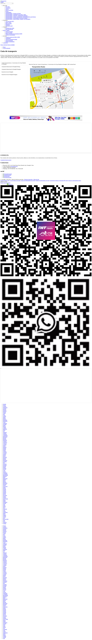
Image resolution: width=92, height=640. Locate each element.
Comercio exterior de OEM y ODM (13, 37)
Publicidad (8, 24)
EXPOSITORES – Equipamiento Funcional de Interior (16, 18)
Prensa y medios (6, 30)
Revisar (7, 11)
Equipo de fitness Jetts (5, 180)
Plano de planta (9, 23)
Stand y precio (8, 22)
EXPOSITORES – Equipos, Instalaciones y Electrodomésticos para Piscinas (21, 16)
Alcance (7, 9)
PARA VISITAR (4, 44)
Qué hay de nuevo (9, 31)
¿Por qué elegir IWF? (10, 21)
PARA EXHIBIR (11, 44)
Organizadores (8, 12)
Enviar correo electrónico (5, 182)
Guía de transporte (9, 40)
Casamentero (8, 38)
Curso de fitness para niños (15, 180)
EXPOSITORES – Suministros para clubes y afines (16, 14)
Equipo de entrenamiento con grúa (42, 180)
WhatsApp (10, 184)
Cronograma (8, 7)
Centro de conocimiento (10, 34)
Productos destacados (28, 179)
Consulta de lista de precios (6, 160)
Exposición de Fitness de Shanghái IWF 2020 (59, 180)
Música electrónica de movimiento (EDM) (14, 33)
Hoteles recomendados (10, 41)
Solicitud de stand (9, 25)
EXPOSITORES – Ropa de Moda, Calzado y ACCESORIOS (18, 19)
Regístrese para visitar (10, 28)
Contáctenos (5, 42)
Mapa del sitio (36, 179)
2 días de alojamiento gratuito (11, 39)
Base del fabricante (9, 29)
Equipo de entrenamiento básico (74, 180)
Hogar (4, 47)
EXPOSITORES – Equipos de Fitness (13, 13)
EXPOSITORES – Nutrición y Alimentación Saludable (16, 15)
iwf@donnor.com (14, 166)
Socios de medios (9, 32)
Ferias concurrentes (9, 10)
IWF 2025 (8, 6)
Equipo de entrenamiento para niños (28, 180)
